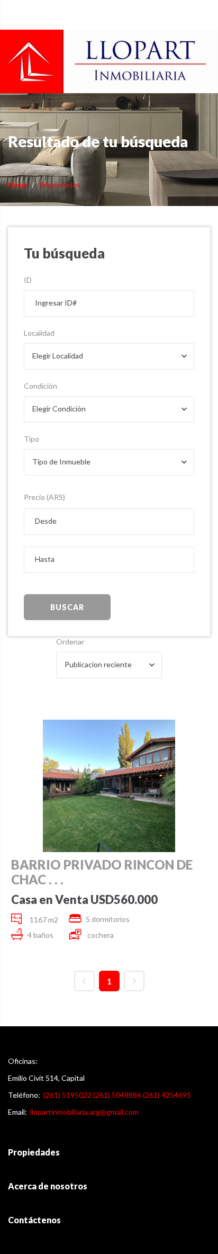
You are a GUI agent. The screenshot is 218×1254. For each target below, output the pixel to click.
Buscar (67, 607)
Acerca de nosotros (47, 1186)
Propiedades (59, 184)
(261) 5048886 (117, 1094)
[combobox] (109, 356)
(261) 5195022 (67, 1094)
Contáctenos (34, 1220)
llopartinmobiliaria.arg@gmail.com (84, 1111)
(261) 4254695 (167, 1094)
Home (18, 184)
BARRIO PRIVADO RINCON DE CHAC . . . (102, 872)
